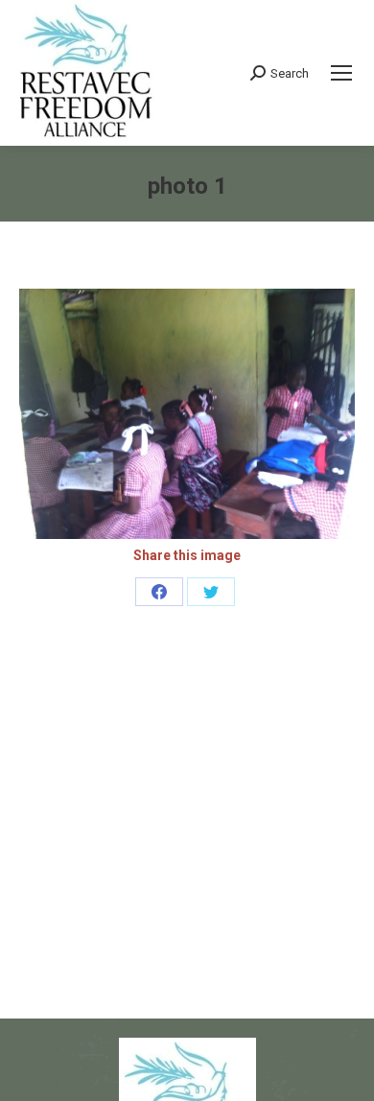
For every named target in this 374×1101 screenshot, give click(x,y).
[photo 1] (187, 414)
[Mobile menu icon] (341, 72)
